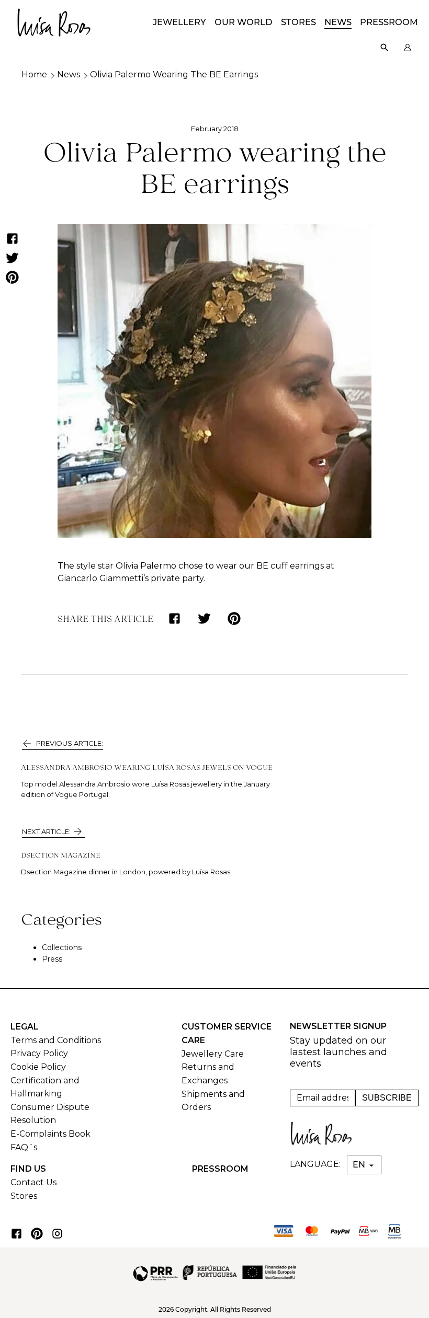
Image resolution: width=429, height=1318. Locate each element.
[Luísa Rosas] (54, 20)
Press (52, 959)
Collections (62, 947)
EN (360, 1165)
